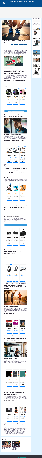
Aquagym (33, 1)
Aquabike (25, 1)
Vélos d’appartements (13, 1)
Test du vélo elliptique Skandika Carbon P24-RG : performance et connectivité (36, 37)
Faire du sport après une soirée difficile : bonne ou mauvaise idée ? (15, 448)
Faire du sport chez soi (20, 1)
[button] (39, 3)
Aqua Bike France (8, 3)
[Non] (41, 456)
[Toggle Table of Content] (11, 67)
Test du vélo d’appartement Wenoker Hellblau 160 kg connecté (36, 48)
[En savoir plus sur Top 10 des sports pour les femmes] (6, 443)
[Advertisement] (21, 11)
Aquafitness (29, 1)
